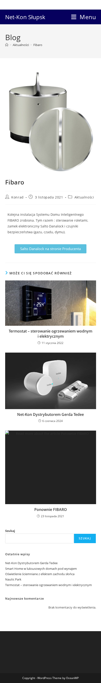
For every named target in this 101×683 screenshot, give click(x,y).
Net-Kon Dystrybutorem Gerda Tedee (50, 414)
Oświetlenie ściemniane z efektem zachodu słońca (39, 574)
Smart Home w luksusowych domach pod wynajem (41, 568)
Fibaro (37, 45)
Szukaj (10, 531)
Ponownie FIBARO (50, 509)
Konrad (17, 197)
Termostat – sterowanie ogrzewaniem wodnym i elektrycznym (50, 334)
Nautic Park (13, 579)
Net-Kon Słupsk (25, 17)
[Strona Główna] (6, 45)
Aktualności (84, 197)
